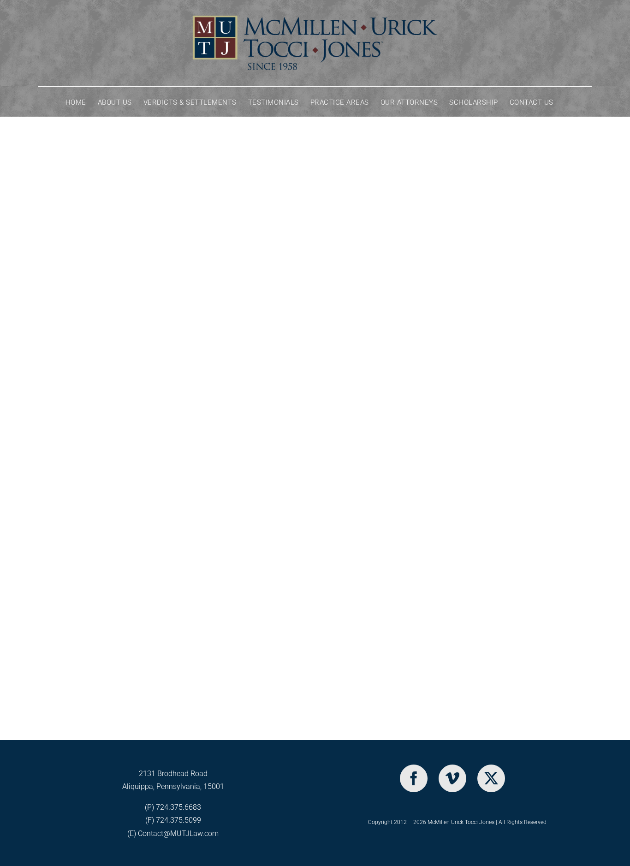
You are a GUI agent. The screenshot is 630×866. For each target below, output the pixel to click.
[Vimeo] (452, 778)
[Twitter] (491, 778)
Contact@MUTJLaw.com (178, 833)
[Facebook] (414, 778)
